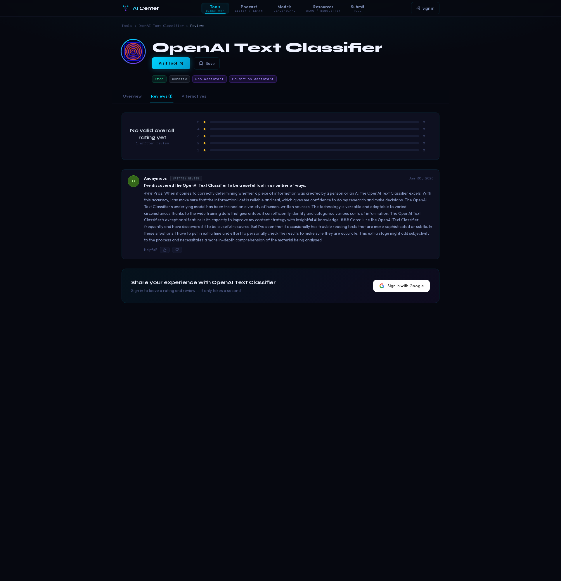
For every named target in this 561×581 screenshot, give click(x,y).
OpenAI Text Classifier (160, 25)
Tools (127, 25)
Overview (132, 96)
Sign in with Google (405, 285)
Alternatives (194, 96)
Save (210, 63)
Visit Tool (167, 63)
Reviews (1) (161, 96)
